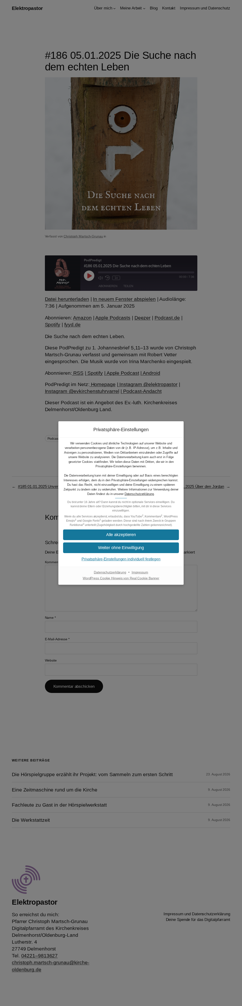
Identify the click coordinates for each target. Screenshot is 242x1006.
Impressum (140, 572)
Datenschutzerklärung (139, 494)
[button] (121, 547)
